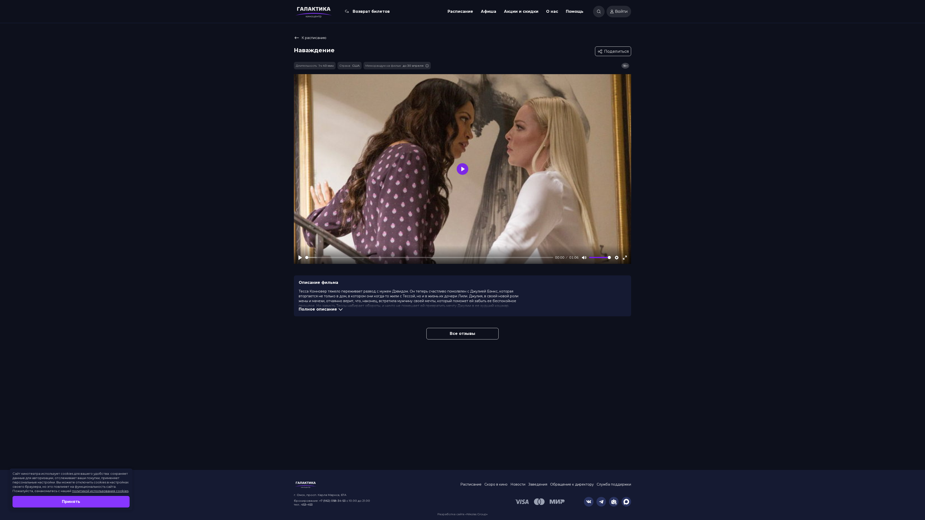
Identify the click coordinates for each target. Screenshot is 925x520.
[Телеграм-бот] (614, 502)
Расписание (460, 11)
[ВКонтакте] (589, 502)
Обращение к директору (572, 484)
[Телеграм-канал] (601, 502)
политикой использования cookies (100, 491)
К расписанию (314, 38)
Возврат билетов (371, 11)
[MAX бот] (626, 502)
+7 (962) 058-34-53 (332, 500)
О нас (552, 11)
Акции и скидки (521, 11)
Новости (517, 484)
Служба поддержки (614, 484)
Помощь (574, 11)
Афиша (488, 11)
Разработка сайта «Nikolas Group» (462, 514)
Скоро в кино (496, 484)
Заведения (537, 484)
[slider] (429, 257)
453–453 (307, 504)
